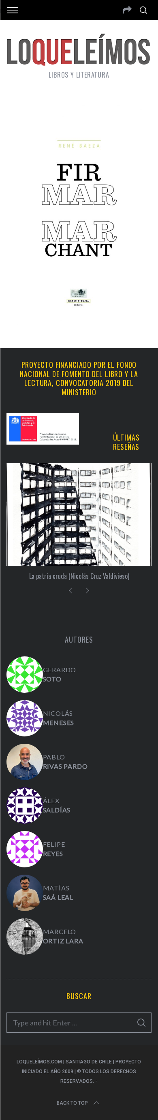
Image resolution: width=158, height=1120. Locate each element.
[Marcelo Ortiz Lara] (24, 936)
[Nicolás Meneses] (24, 718)
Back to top (72, 1103)
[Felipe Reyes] (24, 849)
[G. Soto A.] (24, 674)
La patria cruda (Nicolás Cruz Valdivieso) (79, 576)
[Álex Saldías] (24, 805)
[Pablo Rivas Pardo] (24, 762)
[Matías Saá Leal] (24, 893)
